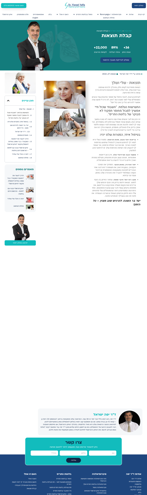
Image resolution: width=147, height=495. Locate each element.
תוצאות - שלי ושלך (25, 109)
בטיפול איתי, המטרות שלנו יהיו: (17, 122)
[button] (8, 100)
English (35, 18)
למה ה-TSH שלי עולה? (20, 154)
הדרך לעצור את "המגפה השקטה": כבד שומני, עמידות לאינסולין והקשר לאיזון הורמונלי (18, 141)
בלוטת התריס (116, 31)
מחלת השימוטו (109, 18)
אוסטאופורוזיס (38, 14)
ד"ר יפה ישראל (20, 132)
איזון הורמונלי (7, 14)
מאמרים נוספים (23, 135)
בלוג (50, 14)
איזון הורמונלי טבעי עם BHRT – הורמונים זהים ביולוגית (17, 149)
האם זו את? (63, 14)
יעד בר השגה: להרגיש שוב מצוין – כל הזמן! (19, 126)
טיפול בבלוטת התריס (84, 14)
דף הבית (141, 14)
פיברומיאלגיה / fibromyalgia (110, 14)
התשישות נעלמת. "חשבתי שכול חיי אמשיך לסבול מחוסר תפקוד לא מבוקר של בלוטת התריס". (18, 115)
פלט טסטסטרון (22, 14)
